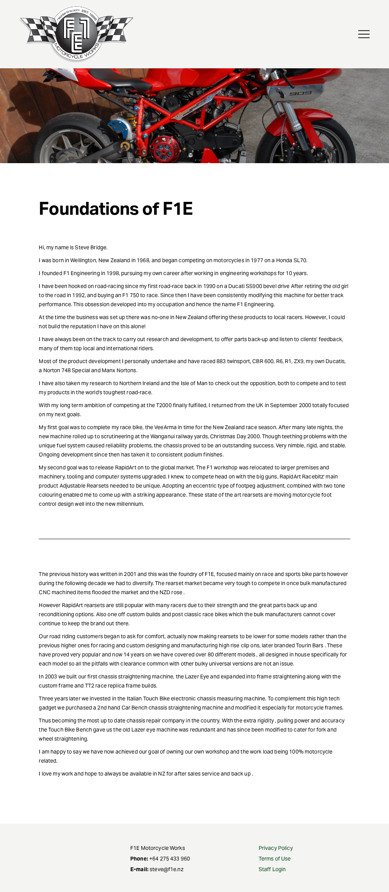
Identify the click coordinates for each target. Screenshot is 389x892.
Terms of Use (275, 858)
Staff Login (272, 869)
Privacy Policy (276, 848)
